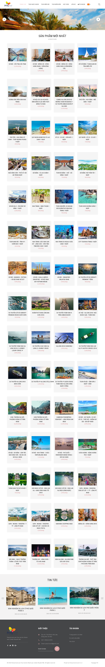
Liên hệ (73, 4)
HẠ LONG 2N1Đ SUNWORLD (64, 346)
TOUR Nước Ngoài (33, 4)
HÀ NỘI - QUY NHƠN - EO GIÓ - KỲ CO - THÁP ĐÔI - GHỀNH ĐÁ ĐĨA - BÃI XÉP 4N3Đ (88, 419)
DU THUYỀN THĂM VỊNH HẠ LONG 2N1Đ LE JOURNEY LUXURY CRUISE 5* (17, 348)
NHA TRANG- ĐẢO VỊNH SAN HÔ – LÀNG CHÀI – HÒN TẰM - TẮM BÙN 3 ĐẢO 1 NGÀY (41, 244)
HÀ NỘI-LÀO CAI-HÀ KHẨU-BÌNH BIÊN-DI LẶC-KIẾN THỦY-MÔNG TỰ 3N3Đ (41, 102)
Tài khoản (82, 4)
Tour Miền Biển (56, 4)
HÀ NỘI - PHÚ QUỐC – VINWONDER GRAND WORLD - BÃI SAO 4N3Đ (64, 455)
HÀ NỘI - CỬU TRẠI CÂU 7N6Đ (17, 64)
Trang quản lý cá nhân (75, 634)
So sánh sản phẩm (74, 638)
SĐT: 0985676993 (46, 640)
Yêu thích (72, 641)
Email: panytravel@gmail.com (50, 643)
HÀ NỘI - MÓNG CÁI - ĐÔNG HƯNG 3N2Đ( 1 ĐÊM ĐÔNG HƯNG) (41, 66)
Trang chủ (23, 4)
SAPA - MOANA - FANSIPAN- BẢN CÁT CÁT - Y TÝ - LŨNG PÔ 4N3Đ (88, 490)
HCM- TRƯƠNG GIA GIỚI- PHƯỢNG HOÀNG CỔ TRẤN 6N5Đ (17, 419)
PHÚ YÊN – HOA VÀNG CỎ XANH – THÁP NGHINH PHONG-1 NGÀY (17, 139)
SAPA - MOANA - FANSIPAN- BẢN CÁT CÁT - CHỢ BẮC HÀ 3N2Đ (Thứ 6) (41, 526)
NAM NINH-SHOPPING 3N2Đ (64, 524)
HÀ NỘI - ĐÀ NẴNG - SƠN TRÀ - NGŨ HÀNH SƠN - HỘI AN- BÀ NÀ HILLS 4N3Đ (17, 455)
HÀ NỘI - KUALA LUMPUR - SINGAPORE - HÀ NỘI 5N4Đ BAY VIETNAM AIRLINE (41, 279)
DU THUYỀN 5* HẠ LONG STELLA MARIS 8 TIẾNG (46, 381)
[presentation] (3, 598)
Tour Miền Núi (45, 4)
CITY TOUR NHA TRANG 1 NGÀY (88, 242)
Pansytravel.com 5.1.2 (76, 662)
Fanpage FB (94, 662)
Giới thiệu (66, 4)
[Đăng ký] (57, 648)
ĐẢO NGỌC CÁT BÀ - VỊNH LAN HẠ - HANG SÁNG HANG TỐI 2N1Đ (41, 490)
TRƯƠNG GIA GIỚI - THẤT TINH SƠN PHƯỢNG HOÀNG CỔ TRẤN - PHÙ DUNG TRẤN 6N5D (87, 561)
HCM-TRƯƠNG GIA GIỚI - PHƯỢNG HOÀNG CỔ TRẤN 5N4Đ (41, 419)
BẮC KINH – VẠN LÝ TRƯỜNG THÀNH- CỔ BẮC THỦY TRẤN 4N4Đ (17, 561)
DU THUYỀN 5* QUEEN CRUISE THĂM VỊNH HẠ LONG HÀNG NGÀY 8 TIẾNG (64, 384)
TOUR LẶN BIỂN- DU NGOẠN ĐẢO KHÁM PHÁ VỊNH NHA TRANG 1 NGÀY (64, 208)
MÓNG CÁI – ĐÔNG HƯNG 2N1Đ (87, 524)
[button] (4, 19)
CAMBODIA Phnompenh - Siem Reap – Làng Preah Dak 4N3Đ (64, 419)
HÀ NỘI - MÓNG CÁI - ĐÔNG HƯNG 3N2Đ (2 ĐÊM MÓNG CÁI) (64, 66)
